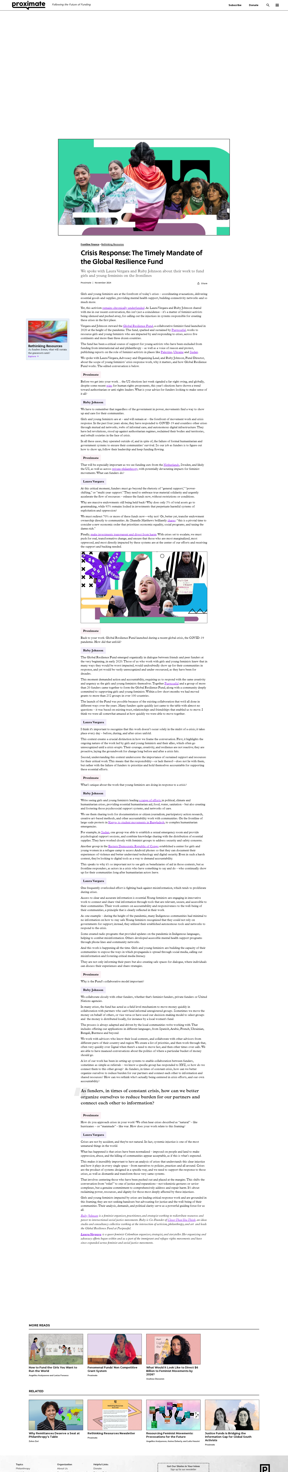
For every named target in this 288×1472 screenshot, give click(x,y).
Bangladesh (157, 822)
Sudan (194, 352)
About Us (62, 1468)
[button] (279, 5)
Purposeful (179, 330)
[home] (29, 5)
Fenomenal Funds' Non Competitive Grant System (112, 1369)
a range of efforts (150, 800)
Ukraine (178, 352)
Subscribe (235, 5)
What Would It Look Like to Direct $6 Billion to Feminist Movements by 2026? (172, 1371)
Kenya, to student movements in (129, 822)
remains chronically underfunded (123, 308)
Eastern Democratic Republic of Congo (133, 846)
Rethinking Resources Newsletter (111, 1433)
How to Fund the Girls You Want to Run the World (53, 1369)
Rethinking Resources (112, 244)
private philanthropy (125, 469)
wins (109, 385)
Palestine (166, 352)
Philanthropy (23, 1468)
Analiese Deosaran (155, 1379)
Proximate (92, 1375)
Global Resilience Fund (138, 326)
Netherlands (171, 465)
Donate (253, 5)
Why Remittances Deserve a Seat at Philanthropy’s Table (54, 1435)
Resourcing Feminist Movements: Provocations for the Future (169, 1435)
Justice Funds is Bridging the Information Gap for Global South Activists (228, 1437)
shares (172, 520)
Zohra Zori (34, 1441)
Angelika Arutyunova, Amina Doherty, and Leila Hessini (173, 1441)
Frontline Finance (90, 244)
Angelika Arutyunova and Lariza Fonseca (48, 1375)
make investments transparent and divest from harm (123, 534)
